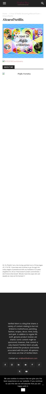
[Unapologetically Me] (23, 3)
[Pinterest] (32, 364)
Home (5, 14)
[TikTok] (39, 364)
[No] (43, 384)
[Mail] (25, 364)
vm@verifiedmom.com (28, 358)
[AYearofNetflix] (23, 57)
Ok (23, 390)
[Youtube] (26, 371)
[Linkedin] (18, 364)
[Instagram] (11, 364)
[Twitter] (19, 371)
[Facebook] (5, 364)
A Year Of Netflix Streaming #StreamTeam (24, 14)
